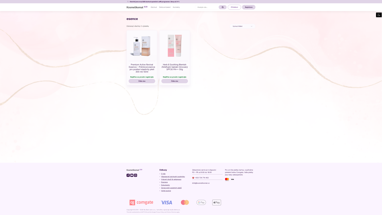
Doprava (164, 182)
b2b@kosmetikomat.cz (201, 183)
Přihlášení (234, 7)
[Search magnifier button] (223, 7)
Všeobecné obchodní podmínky (173, 177)
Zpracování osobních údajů (171, 188)
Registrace (248, 7)
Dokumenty (165, 185)
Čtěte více (141, 81)
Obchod (154, 7)
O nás (163, 174)
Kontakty (176, 7)
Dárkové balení (165, 7)
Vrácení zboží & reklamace (171, 179)
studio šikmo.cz (175, 210)
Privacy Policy (160, 212)
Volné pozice (166, 191)
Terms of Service (171, 212)
